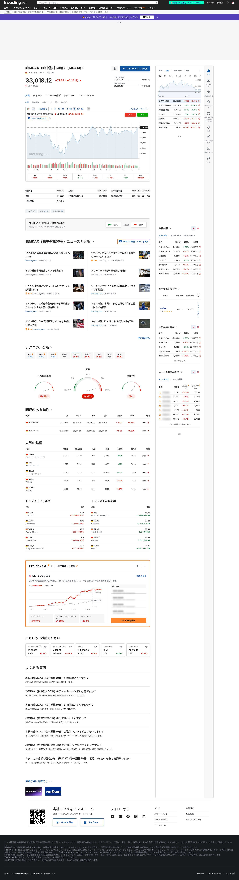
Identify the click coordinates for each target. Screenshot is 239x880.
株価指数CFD (77, 12)
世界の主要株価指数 (35, 12)
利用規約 (200, 873)
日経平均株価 (164, 101)
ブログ (157, 808)
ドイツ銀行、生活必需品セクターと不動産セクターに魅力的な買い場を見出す (47, 305)
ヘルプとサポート (194, 819)
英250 (80, 646)
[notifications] (227, 2)
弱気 (116, 224)
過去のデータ (47, 102)
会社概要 (190, 808)
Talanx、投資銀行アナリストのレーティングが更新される (47, 287)
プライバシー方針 (215, 873)
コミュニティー (86, 95)
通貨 (160, 70)
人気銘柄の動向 (166, 327)
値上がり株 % (176, 235)
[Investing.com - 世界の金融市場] (15, 3)
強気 (141, 224)
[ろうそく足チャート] (28, 108)
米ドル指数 (163, 128)
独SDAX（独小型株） (36, 646)
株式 (187, 70)
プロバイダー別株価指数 (93, 12)
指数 (8, 12)
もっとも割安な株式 (169, 372)
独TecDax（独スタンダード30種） (66, 646)
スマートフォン (161, 814)
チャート (37, 95)
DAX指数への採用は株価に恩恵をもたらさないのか (47, 254)
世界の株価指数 (51, 12)
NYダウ (162, 114)
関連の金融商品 (61, 102)
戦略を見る (141, 576)
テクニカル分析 (37, 347)
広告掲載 (190, 814)
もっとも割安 (164, 379)
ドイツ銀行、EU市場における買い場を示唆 (112, 321)
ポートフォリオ (161, 819)
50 (62, 211)
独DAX (161, 119)
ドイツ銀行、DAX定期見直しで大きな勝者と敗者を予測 (47, 323)
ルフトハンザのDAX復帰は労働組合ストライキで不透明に (113, 287)
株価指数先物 (64, 12)
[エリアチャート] (33, 108)
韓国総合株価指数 (165, 110)
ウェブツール (160, 825)
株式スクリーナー (124, 8)
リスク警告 (230, 873)
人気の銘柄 (163, 235)
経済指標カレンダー (106, 8)
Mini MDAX (33, 422)
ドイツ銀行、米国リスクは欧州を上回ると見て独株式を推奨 (113, 305)
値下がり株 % (190, 235)
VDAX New (107, 646)
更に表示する (144, 338)
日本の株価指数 (20, 12)
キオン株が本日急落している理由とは (44, 270)
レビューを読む (198, 309)
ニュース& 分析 (53, 95)
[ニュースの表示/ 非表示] (88, 108)
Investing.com (31, 261)
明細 (106, 12)
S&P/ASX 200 (164, 123)
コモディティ (177, 70)
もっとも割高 (177, 379)
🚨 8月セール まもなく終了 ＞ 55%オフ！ (186, 3)
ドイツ (46, 211)
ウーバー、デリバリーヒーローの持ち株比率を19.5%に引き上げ (113, 254)
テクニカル (69, 95)
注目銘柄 (163, 228)
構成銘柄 (35, 102)
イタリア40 (133, 646)
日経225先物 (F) (165, 105)
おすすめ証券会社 (168, 288)
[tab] (30, 355)
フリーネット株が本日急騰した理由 (108, 270)
